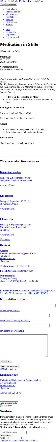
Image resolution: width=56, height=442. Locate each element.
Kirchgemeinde (13, 37)
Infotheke (10, 17)
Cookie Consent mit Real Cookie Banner (18, 440)
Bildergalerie (11, 22)
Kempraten (11, 32)
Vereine (9, 19)
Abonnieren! (6, 435)
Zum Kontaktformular (10, 366)
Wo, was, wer (12, 14)
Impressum (16, 438)
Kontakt (9, 24)
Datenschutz (27, 438)
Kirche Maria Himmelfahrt (12, 69)
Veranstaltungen (13, 11)
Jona (8, 29)
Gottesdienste (12, 9)
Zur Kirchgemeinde (9, 403)
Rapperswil (11, 34)
